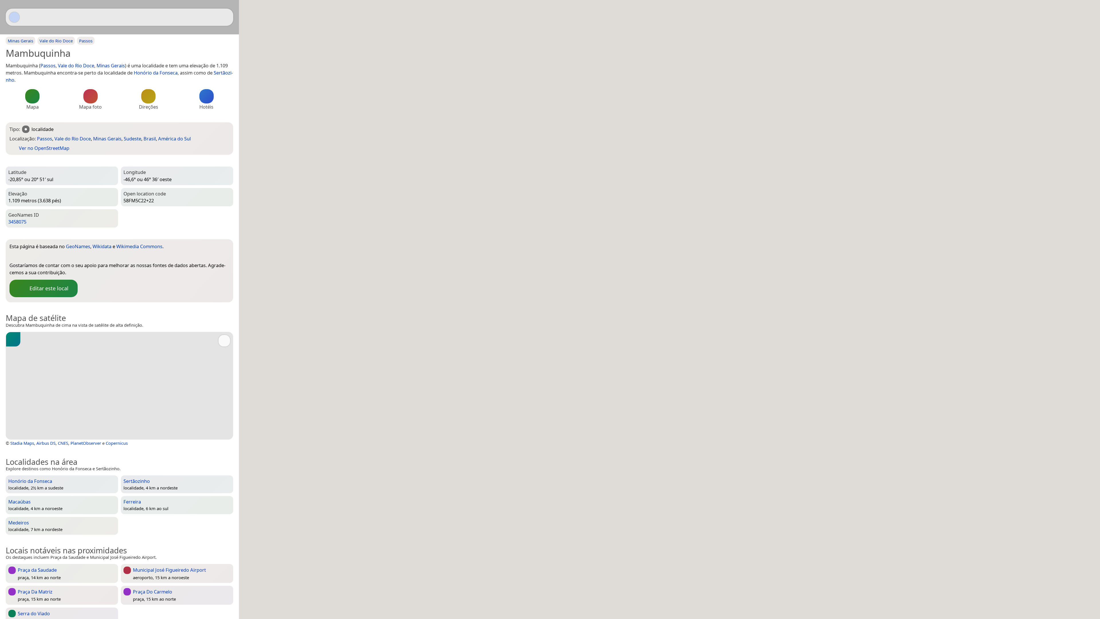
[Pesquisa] (226, 17)
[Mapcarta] (14, 17)
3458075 (17, 221)
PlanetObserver (85, 443)
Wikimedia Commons (139, 246)
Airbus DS (46, 443)
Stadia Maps (22, 443)
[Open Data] (214, 247)
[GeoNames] (13, 256)
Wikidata (102, 246)
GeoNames (78, 246)
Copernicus (117, 443)
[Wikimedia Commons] (36, 256)
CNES (63, 443)
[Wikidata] (25, 256)
